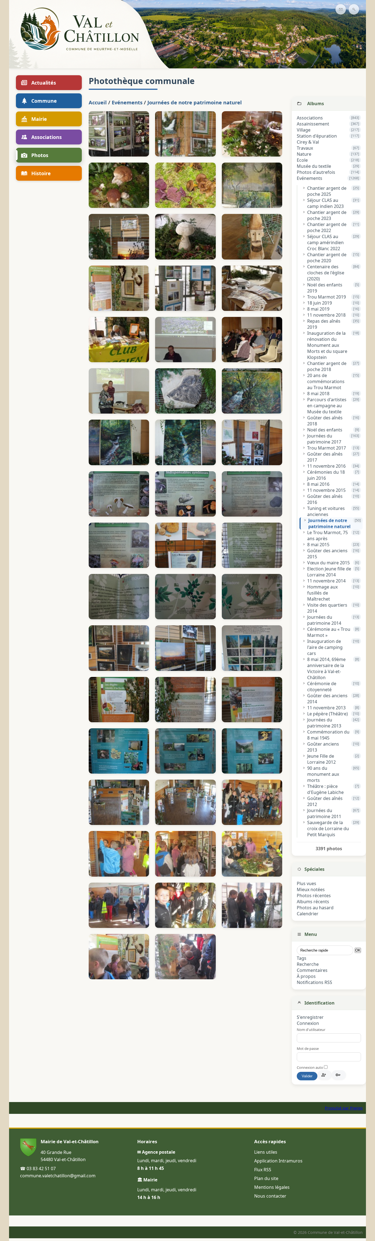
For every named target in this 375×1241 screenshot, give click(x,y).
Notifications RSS (314, 982)
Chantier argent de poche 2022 (326, 227)
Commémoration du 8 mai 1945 (328, 735)
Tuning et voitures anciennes (326, 511)
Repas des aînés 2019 (323, 324)
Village (303, 130)
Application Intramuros (278, 1161)
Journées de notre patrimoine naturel (329, 523)
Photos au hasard (315, 908)
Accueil (98, 102)
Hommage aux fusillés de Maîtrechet (322, 593)
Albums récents (313, 902)
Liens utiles (265, 1152)
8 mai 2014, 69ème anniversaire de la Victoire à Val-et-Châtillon (326, 668)
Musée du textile (314, 166)
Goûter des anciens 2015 (327, 554)
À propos (306, 976)
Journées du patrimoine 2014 (324, 620)
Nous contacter (270, 1196)
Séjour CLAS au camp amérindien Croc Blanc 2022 (325, 242)
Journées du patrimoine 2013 (324, 723)
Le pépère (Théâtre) (327, 714)
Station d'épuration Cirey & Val (317, 139)
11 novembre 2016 (326, 466)
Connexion (308, 1023)
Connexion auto (310, 1067)
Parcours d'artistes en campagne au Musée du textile (326, 406)
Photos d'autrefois (316, 172)
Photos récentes (314, 896)
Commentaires (312, 970)
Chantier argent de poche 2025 (326, 191)
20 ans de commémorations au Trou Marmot (326, 381)
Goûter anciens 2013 (323, 747)
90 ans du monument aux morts (323, 774)
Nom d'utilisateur (311, 1029)
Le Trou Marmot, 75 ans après (327, 535)
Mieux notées (311, 889)
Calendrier (307, 914)
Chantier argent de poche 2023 (326, 215)
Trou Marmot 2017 (326, 448)
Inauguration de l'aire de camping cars (325, 647)
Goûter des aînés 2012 (325, 801)
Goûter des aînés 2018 (325, 421)
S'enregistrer (310, 1017)
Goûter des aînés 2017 (325, 457)
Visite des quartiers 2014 (327, 608)
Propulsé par (337, 1108)
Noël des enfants (324, 430)
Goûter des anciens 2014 (327, 699)
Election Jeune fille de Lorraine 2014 (329, 572)
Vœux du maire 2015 (328, 563)
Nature (304, 154)
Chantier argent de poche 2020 (326, 258)
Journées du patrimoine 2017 (324, 439)
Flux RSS (262, 1170)
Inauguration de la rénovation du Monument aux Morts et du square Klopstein (327, 345)
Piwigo (356, 1108)
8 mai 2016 (318, 484)
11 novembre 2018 (326, 315)
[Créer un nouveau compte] (324, 1075)
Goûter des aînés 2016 (325, 499)
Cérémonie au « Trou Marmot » (328, 632)
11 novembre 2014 (326, 581)
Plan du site (266, 1178)
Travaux (305, 148)
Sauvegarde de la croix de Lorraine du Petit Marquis (328, 828)
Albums (315, 104)
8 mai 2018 (318, 394)
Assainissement (313, 124)
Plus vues (306, 883)
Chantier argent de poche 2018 (326, 366)
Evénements (309, 178)
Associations (310, 118)
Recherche (308, 964)
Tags (301, 958)
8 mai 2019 (318, 309)
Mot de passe (308, 1048)
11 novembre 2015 (326, 490)
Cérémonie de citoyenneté (321, 687)
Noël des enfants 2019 (324, 288)
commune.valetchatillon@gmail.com (58, 1176)
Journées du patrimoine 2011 (324, 813)
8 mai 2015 (318, 545)
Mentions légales (272, 1187)
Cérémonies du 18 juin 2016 (326, 475)
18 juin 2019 (319, 303)
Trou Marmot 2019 (326, 297)
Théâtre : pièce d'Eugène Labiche (325, 789)
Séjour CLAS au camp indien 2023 (325, 203)
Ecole (302, 160)
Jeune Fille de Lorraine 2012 (321, 759)
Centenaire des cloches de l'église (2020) (325, 273)
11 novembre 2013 (326, 708)
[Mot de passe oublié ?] (339, 1075)
